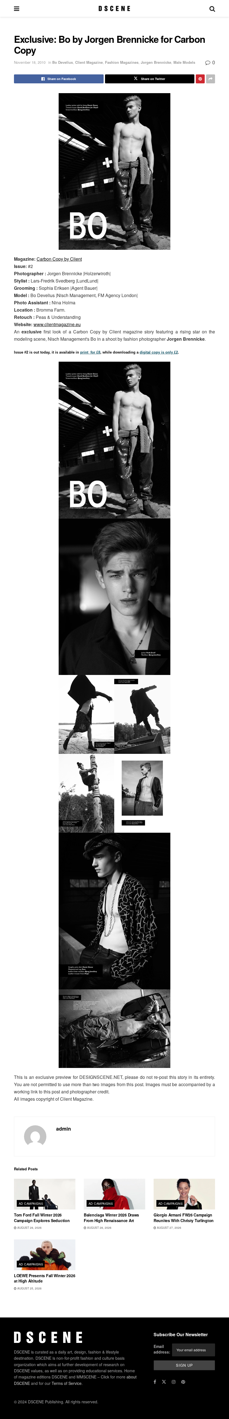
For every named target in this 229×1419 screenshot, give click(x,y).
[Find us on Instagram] (174, 1382)
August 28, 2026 (29, 1228)
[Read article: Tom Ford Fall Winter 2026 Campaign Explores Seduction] (44, 1194)
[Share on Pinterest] (200, 78)
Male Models (184, 62)
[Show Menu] (16, 8)
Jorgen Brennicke (156, 62)
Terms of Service (67, 1383)
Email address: (162, 1349)
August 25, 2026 (29, 1288)
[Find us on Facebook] (155, 1382)
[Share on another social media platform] (210, 78)
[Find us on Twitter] (164, 1382)
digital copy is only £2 (159, 352)
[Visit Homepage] (114, 8)
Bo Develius (62, 62)
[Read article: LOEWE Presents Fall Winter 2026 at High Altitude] (44, 1254)
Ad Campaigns (31, 1203)
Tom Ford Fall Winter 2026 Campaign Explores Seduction (42, 1217)
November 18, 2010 (30, 62)
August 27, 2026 (168, 1228)
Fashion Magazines (122, 62)
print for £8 (90, 352)
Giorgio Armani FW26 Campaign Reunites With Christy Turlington (184, 1217)
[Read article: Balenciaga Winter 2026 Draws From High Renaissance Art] (114, 1194)
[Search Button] (212, 8)
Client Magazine (89, 62)
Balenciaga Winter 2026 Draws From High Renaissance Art (111, 1217)
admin (63, 1128)
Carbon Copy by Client (59, 259)
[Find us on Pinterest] (183, 1382)
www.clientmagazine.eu (57, 324)
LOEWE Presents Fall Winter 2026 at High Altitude (44, 1278)
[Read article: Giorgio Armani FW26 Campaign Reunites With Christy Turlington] (184, 1194)
